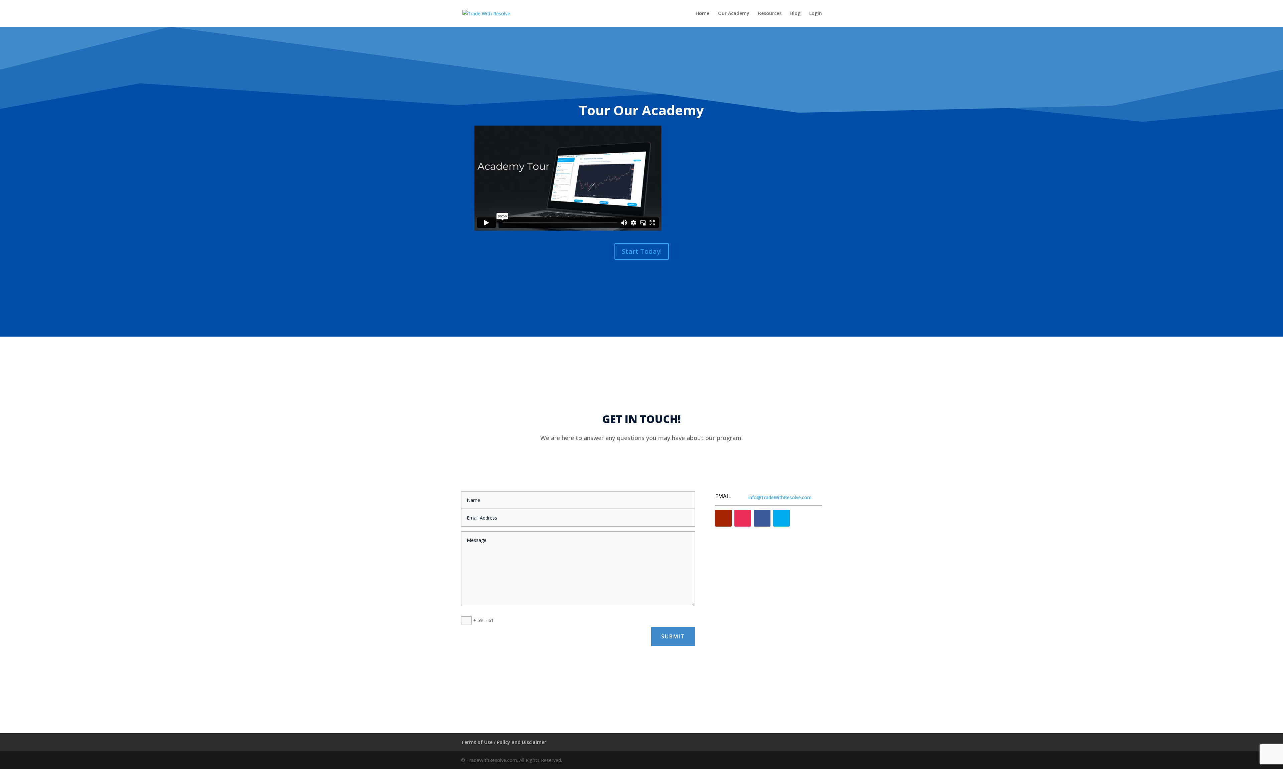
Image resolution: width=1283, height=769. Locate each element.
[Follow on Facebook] (762, 518)
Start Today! (642, 251)
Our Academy (733, 13)
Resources (769, 13)
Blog (795, 13)
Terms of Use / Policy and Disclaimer (503, 742)
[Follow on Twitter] (781, 518)
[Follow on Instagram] (742, 518)
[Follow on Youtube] (723, 518)
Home (702, 13)
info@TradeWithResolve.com (780, 497)
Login (815, 13)
